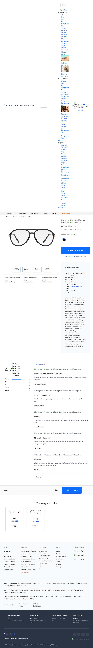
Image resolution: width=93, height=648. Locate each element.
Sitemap (58, 567)
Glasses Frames (26, 567)
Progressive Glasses (59, 590)
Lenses (63, 149)
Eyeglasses (22, 213)
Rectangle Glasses (58, 583)
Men (62, 17)
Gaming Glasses (26, 561)
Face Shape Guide (44, 555)
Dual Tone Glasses (65, 596)
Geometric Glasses (9, 585)
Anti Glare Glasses (26, 553)
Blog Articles (59, 559)
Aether (29, 216)
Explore (54, 213)
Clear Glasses (54, 596)
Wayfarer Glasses (22, 585)
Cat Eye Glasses (36, 583)
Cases (60, 140)
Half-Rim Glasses (35, 590)
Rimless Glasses (23, 590)
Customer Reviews (61, 556)
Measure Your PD (44, 558)
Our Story (59, 553)
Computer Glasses (9, 564)
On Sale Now (62, 208)
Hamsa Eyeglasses (9, 561)
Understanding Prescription (43, 552)
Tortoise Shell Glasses (29, 599)
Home (6, 216)
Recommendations (76, 286)
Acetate (73, 282)
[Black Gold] (64, 239)
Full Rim (71, 229)
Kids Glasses (7, 556)
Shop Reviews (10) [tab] (40, 364)
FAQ (40, 566)
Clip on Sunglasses (9, 559)
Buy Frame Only (70, 256)
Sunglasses (34, 213)
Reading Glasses (9, 567)
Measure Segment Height (46, 561)
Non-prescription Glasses (65, 167)
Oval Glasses (47, 583)
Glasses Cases (8, 569)
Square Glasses (81, 583)
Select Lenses (75, 250)
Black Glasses (24, 596)
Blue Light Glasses (26, 556)
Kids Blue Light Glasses (28, 559)
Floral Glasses (77, 596)
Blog (62, 152)
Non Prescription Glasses (74, 590)
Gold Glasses (8, 599)
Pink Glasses (17, 599)
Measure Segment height (64, 160)
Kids (62, 19)
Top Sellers (63, 10)
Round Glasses (70, 583)
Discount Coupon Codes (28, 569)
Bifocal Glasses (46, 590)
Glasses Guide (43, 563)
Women (63, 15)
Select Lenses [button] (72, 490)
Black (67, 229)
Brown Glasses (44, 596)
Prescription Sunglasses (28, 564)
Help (73, 105)
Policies (58, 564)
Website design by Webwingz (49, 645)
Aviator (23, 216)
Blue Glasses (34, 596)
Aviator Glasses (25, 583)
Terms (58, 561)
